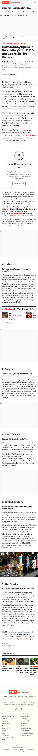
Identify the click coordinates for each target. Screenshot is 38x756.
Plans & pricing (25, 721)
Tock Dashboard (26, 735)
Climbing (9, 309)
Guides (35, 12)
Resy (29, 639)
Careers (12, 697)
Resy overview (25, 716)
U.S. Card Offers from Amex (8, 739)
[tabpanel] (9, 664)
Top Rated (5, 721)
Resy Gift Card (6, 728)
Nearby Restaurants (8, 716)
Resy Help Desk (25, 731)
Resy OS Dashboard (27, 733)
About (5, 697)
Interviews (27, 12)
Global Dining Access (8, 645)
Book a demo (25, 726)
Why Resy (24, 723)
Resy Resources (26, 728)
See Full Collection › (8, 323)
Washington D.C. (20, 43)
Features (24, 719)
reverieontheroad (18, 213)
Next (35, 653)
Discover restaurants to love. (17, 8)
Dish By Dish (7, 43)
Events (4, 726)
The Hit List (6, 12)
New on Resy (16, 12)
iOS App (32, 697)
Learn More (19, 183)
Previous (32, 653)
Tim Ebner (7, 62)
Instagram (18, 639)
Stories (4, 731)
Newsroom (22, 697)
